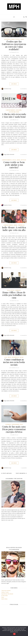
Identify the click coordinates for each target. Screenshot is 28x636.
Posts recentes (21, 473)
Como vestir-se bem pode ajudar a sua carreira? (14, 165)
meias (9, 357)
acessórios (7, 39)
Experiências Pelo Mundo (7, 594)
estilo (14, 159)
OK (14, 633)
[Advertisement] (14, 533)
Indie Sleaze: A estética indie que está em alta (14, 228)
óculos (17, 39)
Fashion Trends (5, 592)
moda (13, 39)
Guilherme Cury (7, 88)
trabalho (18, 290)
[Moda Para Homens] (14, 6)
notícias (23, 159)
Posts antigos (7, 473)
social (22, 357)
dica (8, 290)
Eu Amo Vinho (4, 595)
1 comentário (24, 468)
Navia (2, 597)
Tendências (21, 225)
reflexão (19, 110)
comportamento (10, 110)
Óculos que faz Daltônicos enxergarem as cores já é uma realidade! (14, 45)
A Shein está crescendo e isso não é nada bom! (14, 115)
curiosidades (15, 424)
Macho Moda (4, 599)
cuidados (8, 424)
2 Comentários (23, 154)
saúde (22, 39)
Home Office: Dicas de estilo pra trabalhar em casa (14, 295)
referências (15, 357)
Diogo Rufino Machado (9, 154)
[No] (26, 631)
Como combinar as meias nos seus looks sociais (14, 362)
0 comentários (23, 88)
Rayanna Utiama (8, 205)
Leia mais (14, 83)
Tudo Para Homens (6, 590)
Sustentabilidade (14, 112)
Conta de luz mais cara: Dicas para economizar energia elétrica (14, 429)
